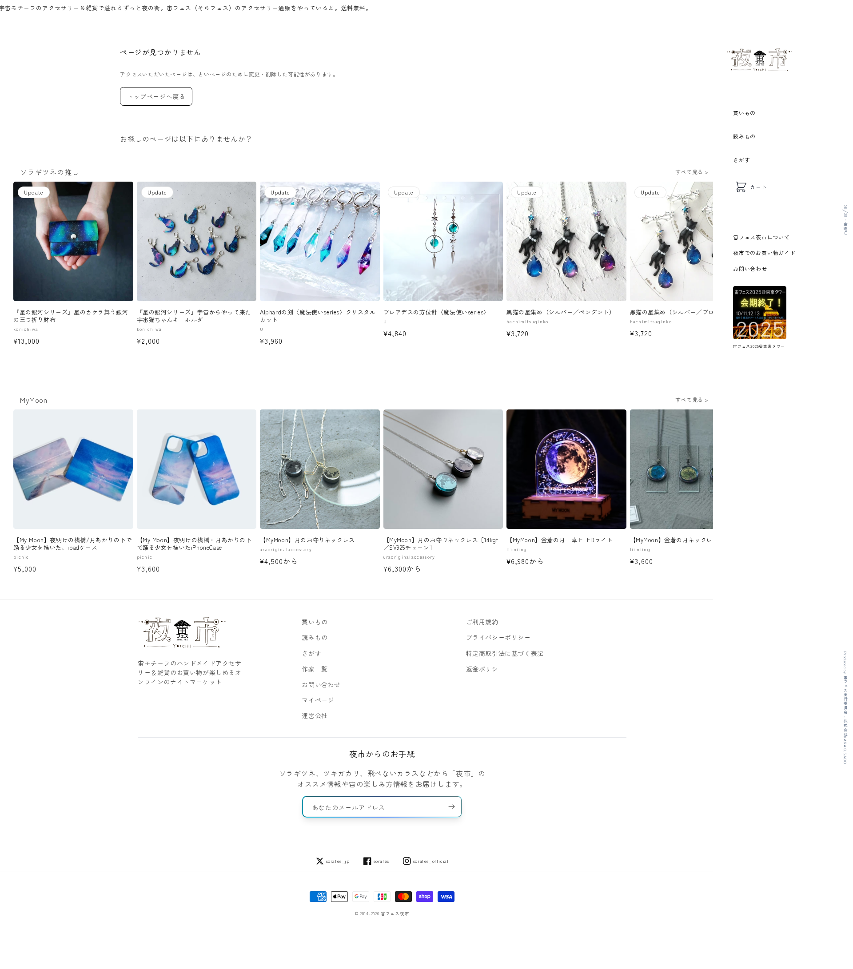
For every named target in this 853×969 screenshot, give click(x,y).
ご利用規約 (482, 621)
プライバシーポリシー (498, 637)
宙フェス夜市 (395, 913)
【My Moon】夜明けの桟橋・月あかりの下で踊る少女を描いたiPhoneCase (194, 544)
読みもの (744, 136)
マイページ (318, 699)
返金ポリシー (485, 668)
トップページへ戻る (156, 96)
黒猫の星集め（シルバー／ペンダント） (560, 312)
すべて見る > (692, 171)
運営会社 (314, 715)
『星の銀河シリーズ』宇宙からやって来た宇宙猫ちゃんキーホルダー (194, 316)
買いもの (744, 112)
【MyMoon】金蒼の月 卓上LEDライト (559, 540)
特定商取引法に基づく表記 (505, 653)
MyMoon (34, 399)
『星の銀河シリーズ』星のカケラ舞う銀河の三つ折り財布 (70, 316)
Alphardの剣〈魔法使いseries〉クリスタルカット (318, 316)
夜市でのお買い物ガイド (764, 252)
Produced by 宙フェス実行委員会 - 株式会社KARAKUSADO (845, 707)
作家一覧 (314, 668)
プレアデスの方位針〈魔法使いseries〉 (436, 312)
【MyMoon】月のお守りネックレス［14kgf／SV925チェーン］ (440, 544)
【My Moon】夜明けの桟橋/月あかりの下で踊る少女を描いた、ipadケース (72, 544)
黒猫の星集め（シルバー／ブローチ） (681, 312)
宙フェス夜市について (761, 237)
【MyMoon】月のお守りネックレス (307, 540)
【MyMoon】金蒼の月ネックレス (674, 540)
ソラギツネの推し (49, 172)
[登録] (451, 806)
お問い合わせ (750, 268)
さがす (741, 159)
